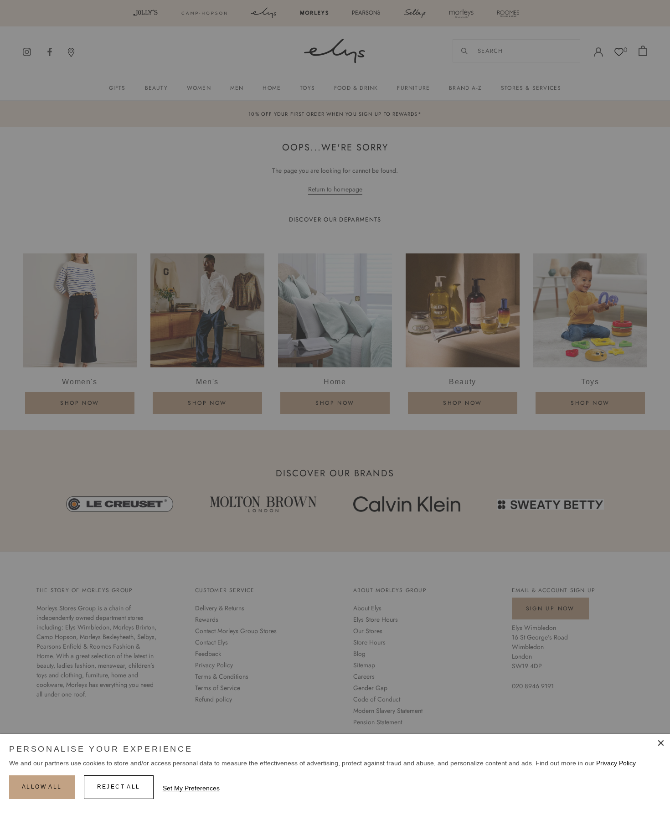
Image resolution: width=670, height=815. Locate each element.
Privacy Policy (616, 763)
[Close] (660, 743)
